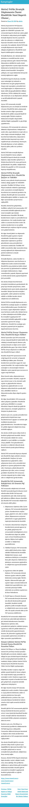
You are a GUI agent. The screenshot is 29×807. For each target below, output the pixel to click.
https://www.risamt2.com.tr (9, 778)
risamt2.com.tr (5, 783)
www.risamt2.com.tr (7, 781)
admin (20, 21)
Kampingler (7, 1)
